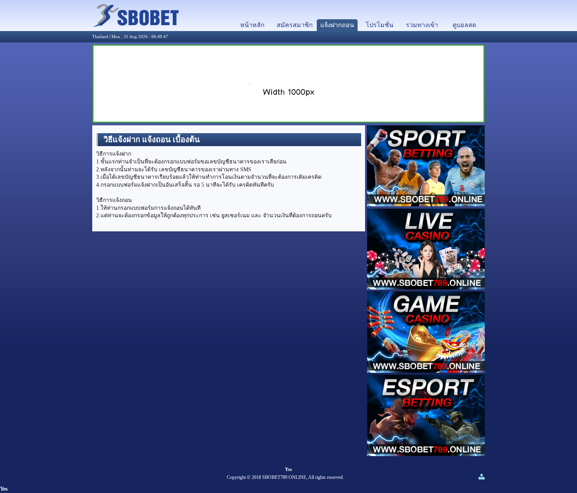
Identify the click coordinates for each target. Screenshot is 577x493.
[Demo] (135, 25)
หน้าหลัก (252, 25)
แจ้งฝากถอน (337, 25)
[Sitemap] (481, 478)
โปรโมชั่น (379, 25)
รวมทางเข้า (422, 25)
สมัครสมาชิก (295, 25)
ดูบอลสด (464, 25)
